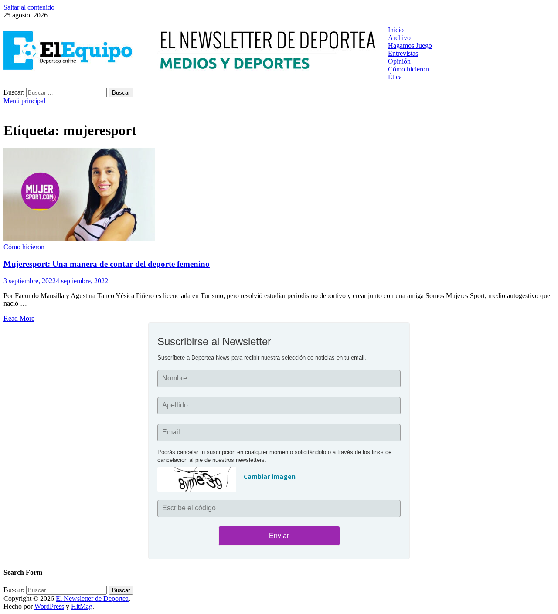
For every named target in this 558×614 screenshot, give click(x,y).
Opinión (399, 61)
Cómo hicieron (408, 69)
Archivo (399, 37)
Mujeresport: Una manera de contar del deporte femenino (106, 263)
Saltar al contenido (28, 7)
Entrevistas (403, 53)
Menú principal (24, 101)
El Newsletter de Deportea (92, 598)
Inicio (396, 30)
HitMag (81, 606)
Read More (18, 318)
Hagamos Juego (410, 45)
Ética (395, 77)
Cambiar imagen (270, 476)
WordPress (49, 606)
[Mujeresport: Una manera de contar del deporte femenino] (279, 195)
